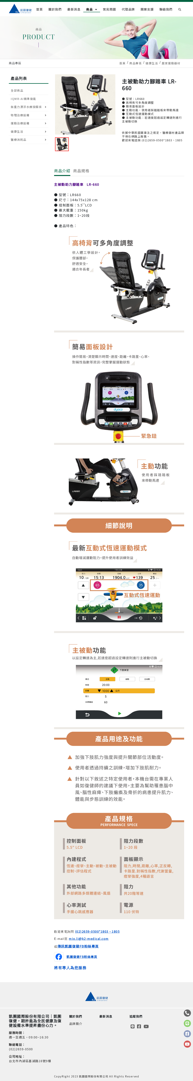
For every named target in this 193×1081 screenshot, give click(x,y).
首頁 (39, 9)
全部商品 (17, 90)
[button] (179, 9)
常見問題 (109, 9)
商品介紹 (62, 170)
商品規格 (81, 170)
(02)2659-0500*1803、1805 (97, 931)
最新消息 (73, 9)
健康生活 (152, 63)
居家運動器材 (171, 63)
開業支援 (147, 9)
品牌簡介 (75, 1023)
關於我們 (55, 9)
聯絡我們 (166, 9)
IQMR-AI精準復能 (23, 99)
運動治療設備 (20, 123)
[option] (85, 104)
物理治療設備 (20, 115)
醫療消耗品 (18, 140)
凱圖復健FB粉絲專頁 (82, 956)
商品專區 (135, 63)
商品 (90, 9)
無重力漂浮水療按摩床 (26, 107)
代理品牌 (128, 9)
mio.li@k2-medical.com (89, 938)
